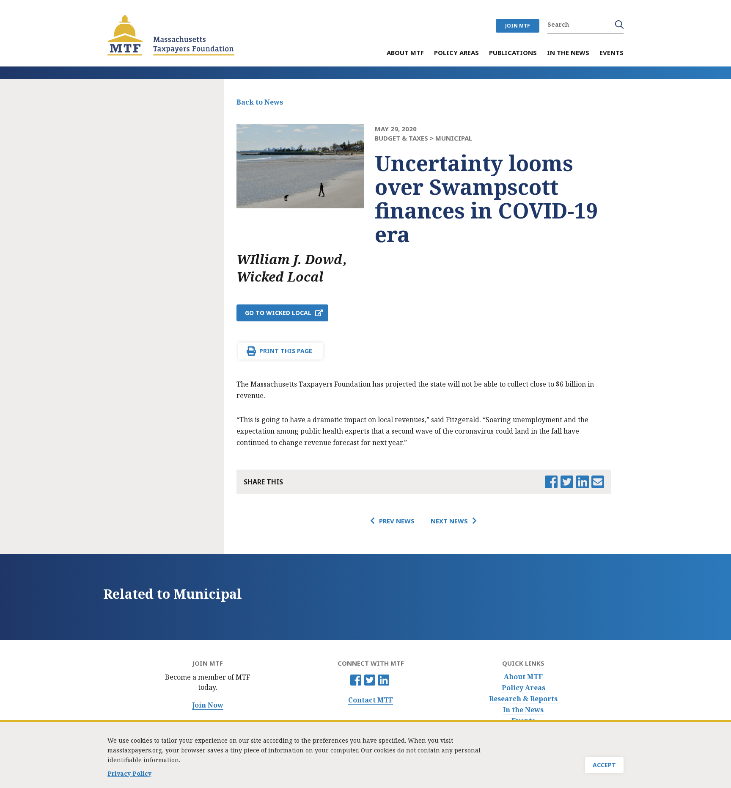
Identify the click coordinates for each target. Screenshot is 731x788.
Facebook (356, 680)
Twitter (370, 680)
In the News (523, 709)
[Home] (170, 35)
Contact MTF (370, 700)
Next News (449, 521)
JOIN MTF (517, 25)
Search (619, 24)
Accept (604, 765)
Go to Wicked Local (278, 313)
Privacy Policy (129, 773)
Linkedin (384, 680)
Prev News (397, 521)
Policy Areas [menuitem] (456, 53)
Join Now (207, 705)
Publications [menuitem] (513, 53)
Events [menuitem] (611, 53)
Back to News (259, 102)
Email (597, 482)
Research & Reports (523, 698)
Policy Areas (523, 687)
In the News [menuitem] (568, 53)
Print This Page (285, 351)
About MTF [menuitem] (405, 53)
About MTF (523, 676)
